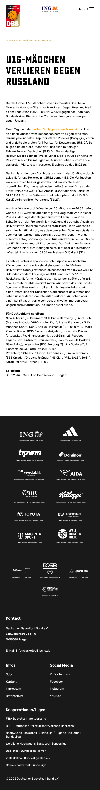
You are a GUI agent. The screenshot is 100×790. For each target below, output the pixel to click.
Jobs (9, 674)
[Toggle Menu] (86, 8)
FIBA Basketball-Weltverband (26, 718)
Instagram (57, 688)
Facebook (56, 681)
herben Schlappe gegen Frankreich (56, 129)
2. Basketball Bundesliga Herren (28, 758)
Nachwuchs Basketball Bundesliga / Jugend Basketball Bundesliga (43, 734)
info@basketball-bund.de (33, 650)
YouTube (55, 696)
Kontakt (11, 681)
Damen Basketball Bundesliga (26, 765)
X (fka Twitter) (60, 674)
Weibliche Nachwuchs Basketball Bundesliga (36, 743)
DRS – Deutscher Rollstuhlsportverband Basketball (40, 726)
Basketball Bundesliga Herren (26, 750)
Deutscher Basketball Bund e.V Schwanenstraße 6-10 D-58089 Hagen (27, 634)
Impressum (13, 688)
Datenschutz (14, 696)
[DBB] (13, 16)
